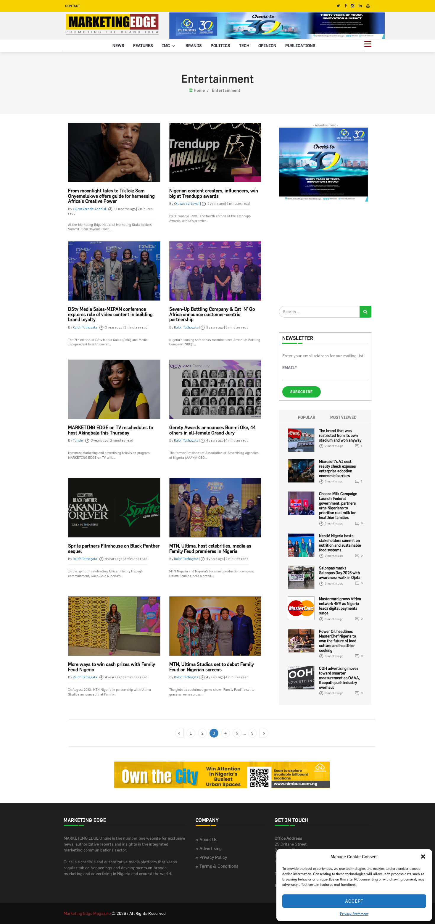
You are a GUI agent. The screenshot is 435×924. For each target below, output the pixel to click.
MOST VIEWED (343, 417)
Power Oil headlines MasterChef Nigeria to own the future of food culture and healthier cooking (337, 641)
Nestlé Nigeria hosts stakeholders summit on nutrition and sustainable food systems (340, 542)
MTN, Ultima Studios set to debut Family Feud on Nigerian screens (211, 666)
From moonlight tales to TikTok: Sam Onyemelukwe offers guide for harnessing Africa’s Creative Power (111, 196)
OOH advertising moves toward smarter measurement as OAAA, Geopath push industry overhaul (339, 678)
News (118, 45)
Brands (194, 45)
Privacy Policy (213, 857)
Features (143, 45)
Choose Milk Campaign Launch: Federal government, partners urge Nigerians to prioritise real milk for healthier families (338, 505)
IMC (166, 45)
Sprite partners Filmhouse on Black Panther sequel (114, 548)
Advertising (210, 848)
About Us (208, 839)
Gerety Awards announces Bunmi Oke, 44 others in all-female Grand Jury (212, 430)
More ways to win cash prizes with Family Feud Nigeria (111, 666)
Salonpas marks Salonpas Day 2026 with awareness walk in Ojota (339, 573)
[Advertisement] (323, 253)
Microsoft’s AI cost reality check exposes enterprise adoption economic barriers (337, 468)
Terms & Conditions (218, 866)
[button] (423, 856)
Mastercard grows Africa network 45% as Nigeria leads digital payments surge (340, 605)
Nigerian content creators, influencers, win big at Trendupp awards (213, 193)
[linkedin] (360, 6)
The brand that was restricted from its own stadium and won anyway (340, 435)
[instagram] (352, 6)
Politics (220, 45)
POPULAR (306, 417)
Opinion (267, 45)
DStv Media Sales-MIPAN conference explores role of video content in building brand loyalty (110, 314)
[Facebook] (345, 6)
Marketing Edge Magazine (87, 913)
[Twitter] (338, 6)
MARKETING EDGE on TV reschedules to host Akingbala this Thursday (110, 430)
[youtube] (368, 6)
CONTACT (72, 6)
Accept (354, 901)
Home (199, 90)
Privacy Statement (354, 914)
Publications (300, 45)
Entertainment (226, 90)
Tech (244, 45)
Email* (289, 367)
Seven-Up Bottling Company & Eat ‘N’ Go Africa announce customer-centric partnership (212, 314)
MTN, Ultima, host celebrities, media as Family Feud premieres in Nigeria (210, 548)
